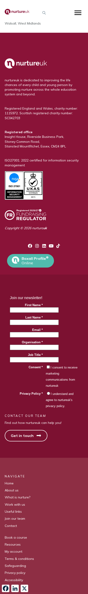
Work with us (15, 504)
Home (9, 483)
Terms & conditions (19, 559)
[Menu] (78, 13)
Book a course (16, 537)
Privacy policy (15, 573)
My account (13, 551)
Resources (13, 544)
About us (12, 490)
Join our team (15, 518)
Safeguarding (15, 566)
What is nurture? (17, 497)
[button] (44, 12)
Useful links (13, 511)
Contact (11, 526)
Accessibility (14, 580)
